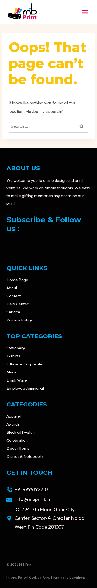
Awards (12, 424)
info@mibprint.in (32, 499)
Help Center (17, 303)
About (11, 287)
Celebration (17, 440)
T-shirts (13, 355)
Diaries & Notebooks (25, 456)
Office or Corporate (24, 363)
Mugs (11, 372)
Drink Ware (16, 380)
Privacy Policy (19, 319)
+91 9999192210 (31, 489)
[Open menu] (85, 12)
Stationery (15, 347)
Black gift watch (20, 432)
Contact (13, 295)
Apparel (13, 416)
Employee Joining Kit (25, 388)
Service (13, 311)
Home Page (17, 279)
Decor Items (17, 448)
